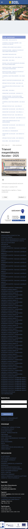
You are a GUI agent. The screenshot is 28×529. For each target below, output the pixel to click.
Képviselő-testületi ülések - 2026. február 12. (13, 138)
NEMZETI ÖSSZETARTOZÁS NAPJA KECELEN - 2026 (13, 80)
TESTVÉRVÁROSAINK (7, 394)
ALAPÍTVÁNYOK (5, 456)
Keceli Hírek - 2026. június (8, 60)
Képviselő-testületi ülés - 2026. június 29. (12, 57)
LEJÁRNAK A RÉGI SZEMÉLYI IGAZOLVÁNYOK (11, 47)
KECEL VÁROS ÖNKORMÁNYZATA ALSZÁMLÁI (13, 239)
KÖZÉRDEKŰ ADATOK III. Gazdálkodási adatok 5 (13, 385)
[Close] (27, 520)
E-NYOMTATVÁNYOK (6, 237)
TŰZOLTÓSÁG (5, 445)
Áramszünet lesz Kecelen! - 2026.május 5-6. (12, 93)
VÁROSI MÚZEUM (5, 449)
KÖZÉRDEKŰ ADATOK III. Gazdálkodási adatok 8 (13, 390)
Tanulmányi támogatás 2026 (9, 54)
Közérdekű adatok (5, 246)
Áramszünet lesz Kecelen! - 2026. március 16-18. (13, 117)
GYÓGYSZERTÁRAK (6, 436)
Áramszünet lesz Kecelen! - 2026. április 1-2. (13, 112)
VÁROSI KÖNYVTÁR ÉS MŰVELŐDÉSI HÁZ (12, 447)
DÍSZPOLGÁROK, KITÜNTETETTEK (10, 235)
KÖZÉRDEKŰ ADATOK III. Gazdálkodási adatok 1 (13, 377)
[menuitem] (2, 2)
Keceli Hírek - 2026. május (8, 90)
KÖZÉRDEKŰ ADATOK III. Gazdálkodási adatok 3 (13, 381)
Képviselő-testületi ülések (8, 242)
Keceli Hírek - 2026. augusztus (9, 40)
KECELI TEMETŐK (6, 472)
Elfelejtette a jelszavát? (7, 420)
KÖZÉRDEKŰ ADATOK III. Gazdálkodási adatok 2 (13, 379)
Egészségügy (4, 434)
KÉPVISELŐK (4, 244)
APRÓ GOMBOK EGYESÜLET (8, 458)
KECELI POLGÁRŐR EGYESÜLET (9, 470)
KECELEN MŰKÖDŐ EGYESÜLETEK (10, 467)
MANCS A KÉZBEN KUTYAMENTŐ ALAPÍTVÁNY (14, 476)
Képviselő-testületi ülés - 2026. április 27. (12, 106)
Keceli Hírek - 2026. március (8, 128)
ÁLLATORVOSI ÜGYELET (7, 429)
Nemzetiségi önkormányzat (8, 392)
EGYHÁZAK (4, 462)
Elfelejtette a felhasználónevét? (9, 418)
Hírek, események (17, 145)
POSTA (3, 443)
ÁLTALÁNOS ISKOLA (6, 431)
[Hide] (26, 520)
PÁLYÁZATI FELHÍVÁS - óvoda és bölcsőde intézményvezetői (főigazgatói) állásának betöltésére (12, 98)
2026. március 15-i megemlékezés (10, 131)
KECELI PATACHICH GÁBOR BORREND (11, 469)
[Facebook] (3, 180)
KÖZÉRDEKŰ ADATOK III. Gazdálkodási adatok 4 (13, 383)
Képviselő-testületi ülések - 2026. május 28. (12, 83)
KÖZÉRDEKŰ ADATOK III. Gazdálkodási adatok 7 (13, 388)
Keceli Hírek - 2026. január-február (10, 141)
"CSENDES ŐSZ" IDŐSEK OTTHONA (10, 427)
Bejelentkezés (7, 414)
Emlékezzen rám (6, 410)
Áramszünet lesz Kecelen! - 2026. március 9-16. (13, 125)
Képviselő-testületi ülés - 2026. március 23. (12, 115)
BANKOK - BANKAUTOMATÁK (9, 432)
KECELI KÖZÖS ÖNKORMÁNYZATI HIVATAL (12, 241)
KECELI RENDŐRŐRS (6, 441)
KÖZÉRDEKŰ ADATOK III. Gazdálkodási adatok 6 (13, 386)
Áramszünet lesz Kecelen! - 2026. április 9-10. (13, 109)
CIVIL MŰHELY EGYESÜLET (8, 460)
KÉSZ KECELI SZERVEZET (8, 474)
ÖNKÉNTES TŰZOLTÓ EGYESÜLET (10, 478)
